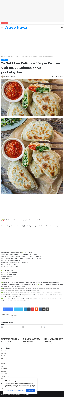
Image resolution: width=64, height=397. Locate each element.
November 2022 (5, 363)
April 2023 (3, 355)
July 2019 (3, 371)
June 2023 (3, 350)
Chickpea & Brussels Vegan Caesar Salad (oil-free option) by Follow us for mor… (10, 339)
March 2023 (4, 358)
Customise (10, 390)
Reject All (20, 390)
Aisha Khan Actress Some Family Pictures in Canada (21, 23)
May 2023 (3, 353)
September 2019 (5, 366)
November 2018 (5, 376)
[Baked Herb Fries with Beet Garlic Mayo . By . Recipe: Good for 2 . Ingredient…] (53, 331)
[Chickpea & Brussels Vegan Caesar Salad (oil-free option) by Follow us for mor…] (10, 331)
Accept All (30, 390)
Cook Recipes (9, 56)
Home (3, 56)
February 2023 (4, 361)
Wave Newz (26, 394)
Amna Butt (6, 76)
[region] (20, 386)
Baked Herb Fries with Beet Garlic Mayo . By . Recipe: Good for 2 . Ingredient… (53, 339)
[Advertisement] (32, 11)
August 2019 (4, 368)
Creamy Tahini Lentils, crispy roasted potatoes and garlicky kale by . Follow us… (31, 339)
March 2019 (4, 373)
